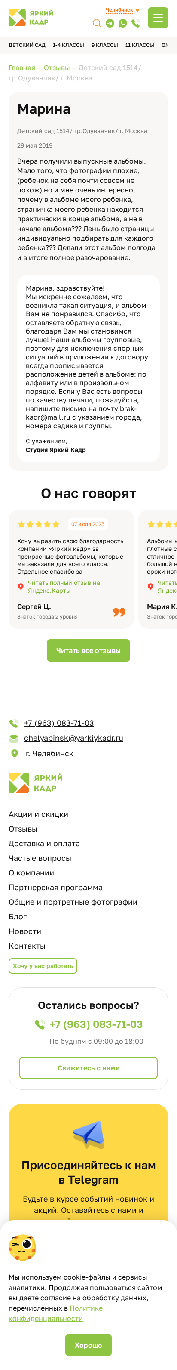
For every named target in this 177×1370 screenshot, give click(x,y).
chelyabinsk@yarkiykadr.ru (73, 737)
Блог (18, 916)
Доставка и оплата (44, 843)
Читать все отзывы (88, 650)
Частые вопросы (40, 858)
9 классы (105, 45)
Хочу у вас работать (43, 965)
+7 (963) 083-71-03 (59, 722)
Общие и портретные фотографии (73, 901)
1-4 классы (68, 45)
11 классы (139, 45)
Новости (25, 931)
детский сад (27, 45)
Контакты (27, 945)
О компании (31, 872)
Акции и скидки (38, 814)
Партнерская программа (56, 887)
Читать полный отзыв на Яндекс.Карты (64, 586)
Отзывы (23, 828)
